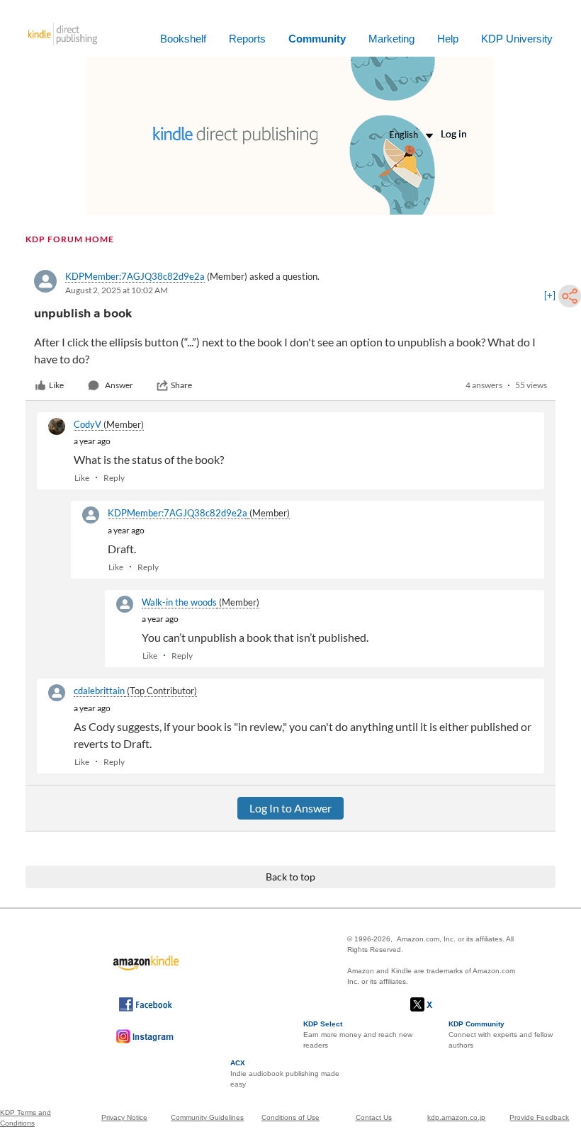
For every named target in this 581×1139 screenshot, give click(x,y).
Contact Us (374, 1117)
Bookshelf (183, 39)
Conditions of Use (290, 1117)
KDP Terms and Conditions (25, 1118)
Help (447, 39)
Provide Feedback (539, 1117)
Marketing (391, 39)
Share (181, 385)
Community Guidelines (207, 1117)
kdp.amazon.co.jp (456, 1117)
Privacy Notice (124, 1117)
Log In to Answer (290, 808)
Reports (247, 39)
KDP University (517, 39)
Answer (119, 385)
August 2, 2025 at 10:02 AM (116, 290)
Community (317, 39)
